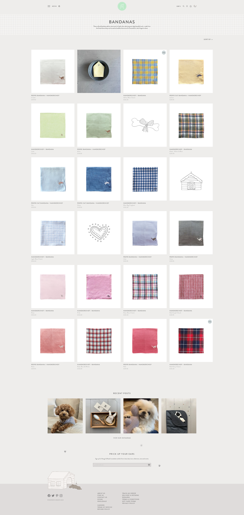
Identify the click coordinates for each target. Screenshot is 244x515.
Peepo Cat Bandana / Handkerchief (185, 95)
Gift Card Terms (129, 501)
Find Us (101, 495)
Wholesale (102, 501)
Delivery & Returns (130, 495)
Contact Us (102, 497)
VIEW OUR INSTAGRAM (122, 438)
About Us (101, 493)
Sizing (100, 499)
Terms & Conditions (130, 499)
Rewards (126, 497)
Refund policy (104, 509)
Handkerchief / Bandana (134, 95)
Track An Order (129, 493)
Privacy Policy (128, 503)
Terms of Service (105, 507)
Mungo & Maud (54, 500)
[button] (59, 6)
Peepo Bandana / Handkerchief (45, 95)
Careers (101, 505)
